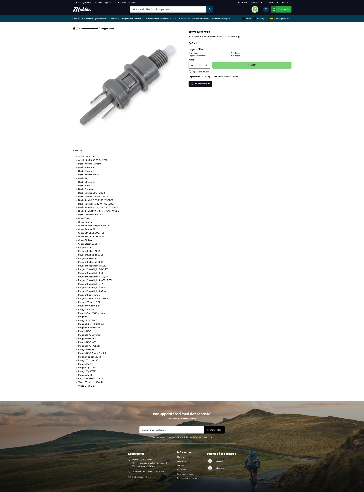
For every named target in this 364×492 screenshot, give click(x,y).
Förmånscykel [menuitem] (272, 2)
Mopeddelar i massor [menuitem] (131, 18)
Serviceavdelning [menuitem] (219, 18)
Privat (246, 18)
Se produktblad (202, 83)
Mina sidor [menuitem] (286, 2)
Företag (258, 18)
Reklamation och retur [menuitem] (187, 478)
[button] (266, 9)
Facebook (219, 461)
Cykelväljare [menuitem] (256, 2)
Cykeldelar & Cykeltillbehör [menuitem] (94, 18)
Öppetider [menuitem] (243, 2)
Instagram (219, 468)
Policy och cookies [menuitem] (185, 474)
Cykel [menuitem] (75, 18)
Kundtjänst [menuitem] (182, 461)
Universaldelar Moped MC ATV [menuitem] (160, 18)
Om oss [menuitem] (180, 465)
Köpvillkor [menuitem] (181, 469)
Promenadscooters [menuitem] (200, 18)
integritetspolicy (204, 437)
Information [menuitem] (184, 452)
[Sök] (209, 9)
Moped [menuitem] (114, 18)
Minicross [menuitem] (183, 18)
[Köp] (251, 65)
